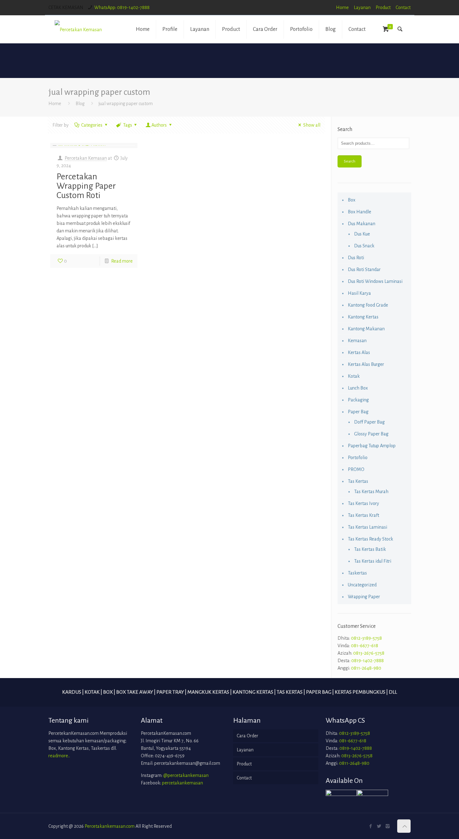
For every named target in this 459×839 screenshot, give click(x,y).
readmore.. (59, 755)
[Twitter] (379, 826)
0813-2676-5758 (368, 653)
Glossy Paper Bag (371, 433)
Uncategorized (362, 584)
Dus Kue (362, 233)
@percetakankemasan (186, 775)
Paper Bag (358, 411)
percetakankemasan (182, 782)
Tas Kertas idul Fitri (372, 561)
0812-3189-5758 (366, 638)
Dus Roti (356, 257)
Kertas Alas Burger (366, 364)
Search (349, 161)
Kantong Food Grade (368, 305)
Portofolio (358, 457)
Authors (159, 125)
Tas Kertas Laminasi (367, 527)
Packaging (358, 399)
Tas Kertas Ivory (363, 503)
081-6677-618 (364, 645)
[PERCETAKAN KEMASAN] (78, 29)
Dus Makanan (361, 223)
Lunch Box (358, 388)
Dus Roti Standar (364, 269)
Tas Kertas (358, 481)
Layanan (362, 7)
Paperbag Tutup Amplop (372, 445)
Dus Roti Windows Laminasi (375, 281)
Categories (91, 125)
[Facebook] (371, 826)
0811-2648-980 (366, 668)
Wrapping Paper (364, 596)
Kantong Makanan (366, 328)
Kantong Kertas (363, 316)
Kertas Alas (359, 352)
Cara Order (247, 735)
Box (351, 199)
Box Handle (359, 211)
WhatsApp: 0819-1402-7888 (122, 7)
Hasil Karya (359, 293)
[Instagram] (387, 826)
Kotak (354, 376)
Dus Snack (364, 245)
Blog (80, 103)
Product (383, 7)
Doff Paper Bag (369, 422)
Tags (127, 125)
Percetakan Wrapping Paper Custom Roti (86, 186)
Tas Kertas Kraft (363, 515)
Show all (311, 125)
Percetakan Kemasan (86, 158)
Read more (122, 261)
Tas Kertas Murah (371, 491)
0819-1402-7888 (367, 660)
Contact (403, 7)
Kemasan (357, 340)
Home (342, 7)
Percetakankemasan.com (110, 826)
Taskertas (357, 572)
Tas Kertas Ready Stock (370, 538)
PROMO (356, 469)
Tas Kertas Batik (370, 549)
